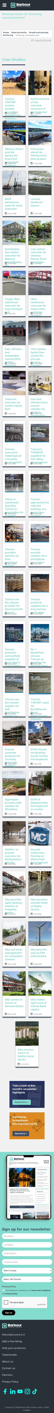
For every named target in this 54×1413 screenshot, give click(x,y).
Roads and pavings (38, 32)
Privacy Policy (9, 1286)
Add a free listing (12, 1341)
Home (6, 32)
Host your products (14, 1348)
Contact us (8, 1368)
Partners (7, 1375)
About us (7, 1361)
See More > (21, 1133)
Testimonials (9, 1354)
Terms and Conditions (41, 1290)
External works (19, 32)
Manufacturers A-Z (13, 1334)
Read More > (21, 1102)
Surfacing (8, 35)
